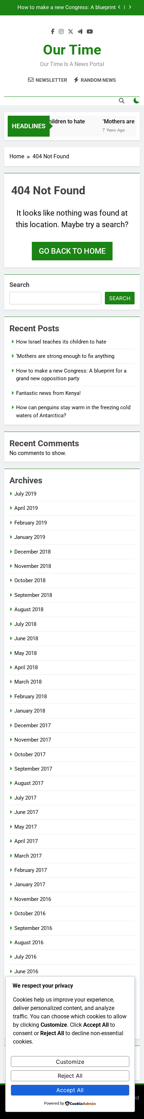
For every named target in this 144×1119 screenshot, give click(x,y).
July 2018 (25, 624)
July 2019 (25, 494)
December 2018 (32, 552)
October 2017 (29, 754)
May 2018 (25, 653)
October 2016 (29, 913)
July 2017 (25, 798)
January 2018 (29, 711)
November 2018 (32, 566)
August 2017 (28, 783)
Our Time (72, 50)
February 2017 (30, 870)
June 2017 (26, 812)
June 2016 (26, 971)
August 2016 (28, 942)
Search (19, 284)
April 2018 (26, 667)
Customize (70, 1061)
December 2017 (32, 725)
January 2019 (29, 537)
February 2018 (30, 696)
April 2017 (26, 841)
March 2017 (28, 856)
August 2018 (28, 609)
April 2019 (26, 508)
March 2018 (28, 682)
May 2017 (25, 827)
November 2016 (32, 899)
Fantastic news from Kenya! (48, 393)
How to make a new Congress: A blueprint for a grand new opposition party (66, 7)
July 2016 (25, 957)
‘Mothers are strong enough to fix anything (65, 356)
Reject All (70, 1075)
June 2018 (26, 638)
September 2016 (33, 928)
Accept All (70, 1089)
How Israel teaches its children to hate (61, 342)
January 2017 (29, 884)
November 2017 (32, 740)
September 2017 (33, 769)
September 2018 (33, 595)
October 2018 (29, 580)
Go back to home (72, 251)
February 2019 (30, 523)
